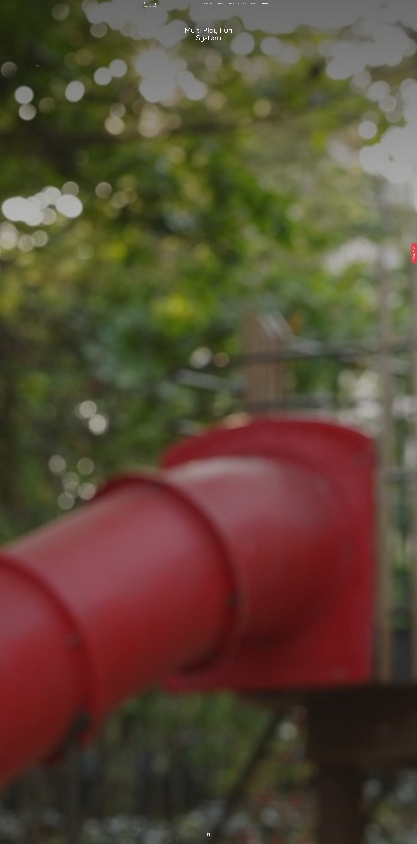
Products (219, 3)
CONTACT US (414, 253)
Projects (231, 3)
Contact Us (265, 3)
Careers (253, 3)
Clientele (242, 3)
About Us (208, 3)
